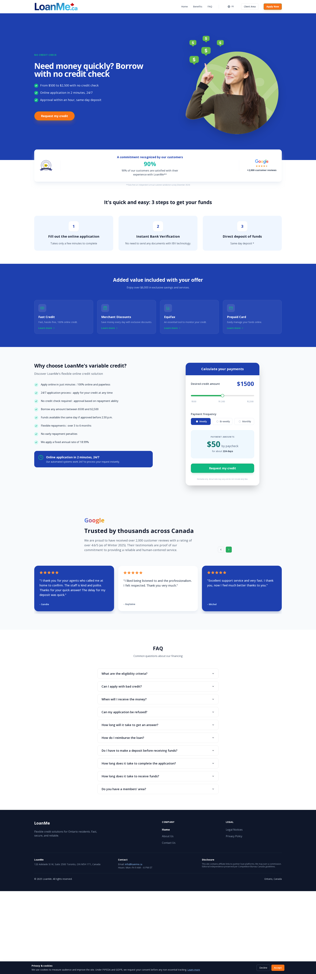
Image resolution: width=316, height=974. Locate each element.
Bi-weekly (225, 421)
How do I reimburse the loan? (123, 738)
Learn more (193, 969)
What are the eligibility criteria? (124, 674)
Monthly (246, 421)
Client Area (250, 6)
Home (184, 6)
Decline (263, 967)
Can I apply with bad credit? (122, 686)
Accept (278, 967)
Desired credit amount (205, 384)
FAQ (210, 6)
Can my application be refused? (124, 712)
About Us (167, 836)
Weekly (203, 421)
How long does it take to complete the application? (139, 763)
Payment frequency (203, 414)
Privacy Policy (234, 836)
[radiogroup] (222, 421)
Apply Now (272, 6)
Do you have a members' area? (124, 789)
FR (233, 6)
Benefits (197, 6)
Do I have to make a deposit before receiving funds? (139, 750)
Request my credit (54, 116)
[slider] (222, 395)
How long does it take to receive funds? (130, 776)
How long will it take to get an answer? (130, 725)
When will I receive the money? (124, 699)
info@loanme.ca (133, 864)
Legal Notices (234, 829)
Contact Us (168, 843)
